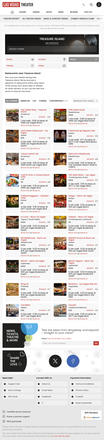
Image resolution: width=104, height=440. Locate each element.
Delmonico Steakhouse (79, 153)
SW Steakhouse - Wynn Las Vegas (33, 239)
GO (96, 343)
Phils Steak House (76, 110)
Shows (22, 12)
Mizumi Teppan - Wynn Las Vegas (80, 262)
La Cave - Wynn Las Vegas (33, 217)
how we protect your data (59, 338)
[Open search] (91, 4)
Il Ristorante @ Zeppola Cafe (81, 130)
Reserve (36, 125)
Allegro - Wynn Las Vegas (80, 196)
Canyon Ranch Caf (29, 153)
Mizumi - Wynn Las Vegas (33, 261)
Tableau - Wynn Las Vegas (80, 217)
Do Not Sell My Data (61, 436)
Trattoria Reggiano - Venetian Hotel (35, 197)
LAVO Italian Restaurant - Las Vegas (34, 131)
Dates (49, 12)
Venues (36, 12)
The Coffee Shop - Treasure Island (33, 111)
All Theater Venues (31, 18)
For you (88, 12)
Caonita (72, 305)
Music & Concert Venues (56, 18)
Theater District (12, 18)
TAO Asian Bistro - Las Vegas (81, 175)
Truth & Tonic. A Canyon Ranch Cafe (35, 176)
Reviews (74, 12)
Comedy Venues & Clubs (82, 18)
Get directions (51, 43)
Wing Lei (25, 284)
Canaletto (25, 305)
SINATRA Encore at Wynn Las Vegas (81, 239)
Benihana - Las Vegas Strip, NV (82, 284)
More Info (25, 125)
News (61, 12)
